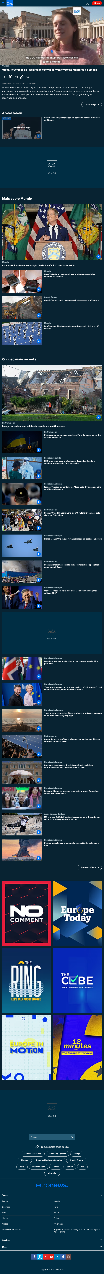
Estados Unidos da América (49, 1160)
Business (6, 1207)
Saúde (70, 1167)
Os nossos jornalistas (11, 1229)
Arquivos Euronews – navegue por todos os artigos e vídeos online (77, 1230)
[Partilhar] (16, 77)
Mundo (5, 262)
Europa (5, 1201)
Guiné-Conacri (51, 297)
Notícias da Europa (53, 484)
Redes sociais (38, 1167)
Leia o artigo (90, 104)
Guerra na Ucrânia (57, 1154)
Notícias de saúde (52, 458)
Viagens (5, 1218)
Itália (22, 1167)
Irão (82, 1167)
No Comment (8, 423)
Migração (52, 1173)
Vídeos (5, 1224)
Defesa (56, 1167)
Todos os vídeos (88, 867)
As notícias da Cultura (54, 814)
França (77, 1154)
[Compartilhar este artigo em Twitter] (10, 77)
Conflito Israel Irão (32, 1154)
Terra (56, 1207)
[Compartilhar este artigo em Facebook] (4, 77)
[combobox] (52, 1137)
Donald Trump (76, 1160)
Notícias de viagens (53, 710)
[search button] (72, 1137)
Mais (4, 1247)
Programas (58, 1224)
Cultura (57, 1218)
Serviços (6, 1240)
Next (4, 1212)
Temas (5, 1195)
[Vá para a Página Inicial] (9, 3)
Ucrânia (24, 1160)
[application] (52, 35)
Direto (97, 3)
